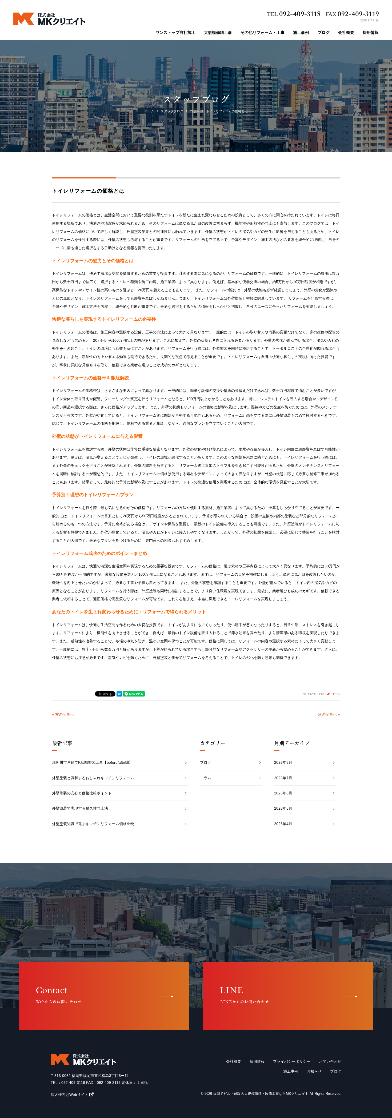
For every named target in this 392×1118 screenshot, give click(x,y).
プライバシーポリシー (291, 1061)
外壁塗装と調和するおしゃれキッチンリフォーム (93, 778)
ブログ (324, 32)
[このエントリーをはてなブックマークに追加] (119, 693)
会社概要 (346, 32)
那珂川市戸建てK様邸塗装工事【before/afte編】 (92, 762)
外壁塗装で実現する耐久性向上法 (80, 808)
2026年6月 (283, 793)
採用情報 (371, 32)
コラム (335, 693)
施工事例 (301, 32)
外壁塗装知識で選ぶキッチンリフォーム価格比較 (93, 824)
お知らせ (314, 1071)
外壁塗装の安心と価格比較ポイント (82, 793)
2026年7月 (283, 778)
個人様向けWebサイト (69, 1094)
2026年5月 (283, 808)
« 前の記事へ (63, 714)
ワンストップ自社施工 (175, 32)
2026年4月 (283, 824)
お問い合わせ (330, 1061)
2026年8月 (283, 762)
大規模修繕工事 (218, 32)
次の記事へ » (329, 714)
